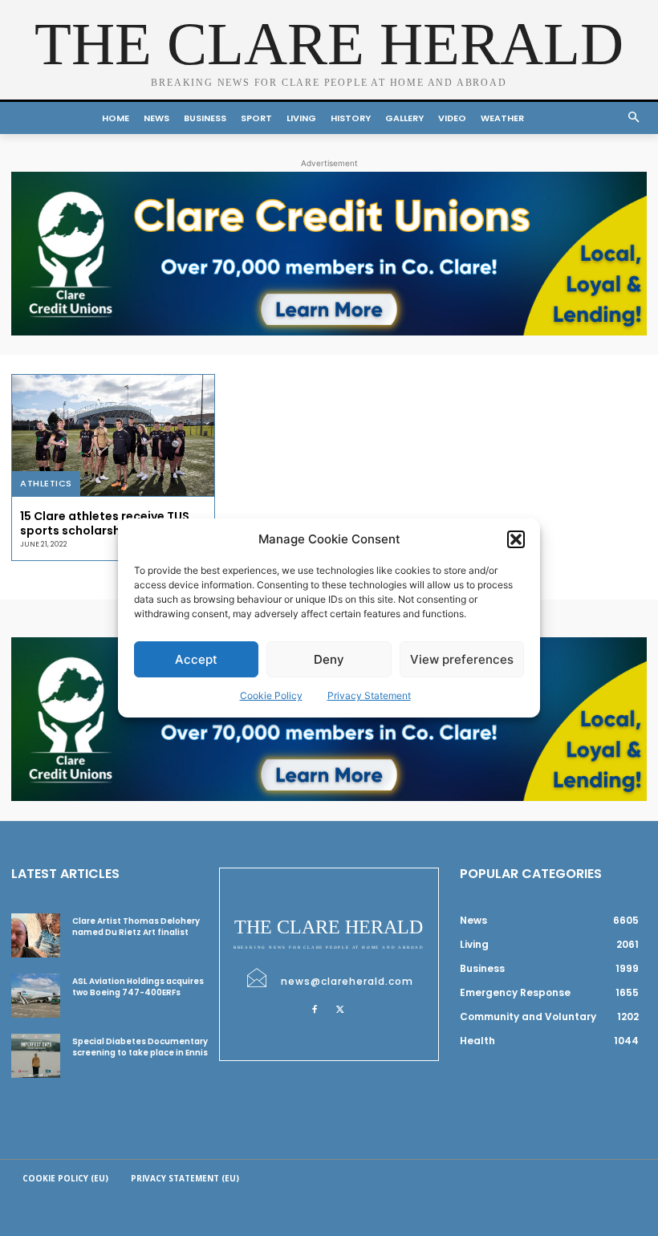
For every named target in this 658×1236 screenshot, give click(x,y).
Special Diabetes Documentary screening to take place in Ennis (140, 1047)
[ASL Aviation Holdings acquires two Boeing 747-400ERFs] (35, 996)
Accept (196, 659)
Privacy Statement (369, 695)
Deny (329, 659)
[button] (516, 539)
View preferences (462, 659)
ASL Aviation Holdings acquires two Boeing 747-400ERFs (138, 986)
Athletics (46, 483)
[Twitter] (340, 1009)
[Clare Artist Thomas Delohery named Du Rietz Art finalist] (35, 935)
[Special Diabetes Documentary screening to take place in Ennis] (35, 1056)
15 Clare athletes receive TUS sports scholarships (104, 523)
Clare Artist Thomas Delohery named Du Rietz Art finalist (136, 926)
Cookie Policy (271, 695)
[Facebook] (314, 1009)
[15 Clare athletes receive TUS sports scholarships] (113, 435)
